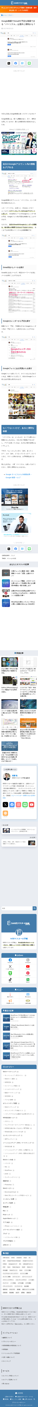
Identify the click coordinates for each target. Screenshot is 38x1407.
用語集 (6, 1399)
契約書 (18, 1289)
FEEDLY (28, 982)
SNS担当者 (9, 1146)
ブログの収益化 (9, 1241)
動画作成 (5, 1289)
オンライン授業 (24, 1273)
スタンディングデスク (21, 1279)
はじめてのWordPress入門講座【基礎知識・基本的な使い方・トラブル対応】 (20, 9)
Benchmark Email (11, 1192)
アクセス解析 (10, 1099)
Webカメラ (30, 1267)
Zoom (20, 1270)
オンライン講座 (6, 1276)
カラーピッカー (16, 1276)
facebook (10, 962)
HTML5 (5, 1264)
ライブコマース (18, 1286)
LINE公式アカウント (28, 1264)
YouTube (32, 808)
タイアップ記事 (9, 1203)
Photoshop (9, 1184)
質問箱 (22, 1292)
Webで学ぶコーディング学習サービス (18, 1195)
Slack (8, 1267)
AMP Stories (6, 1257)
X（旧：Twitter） (10, 969)
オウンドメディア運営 (11, 1103)
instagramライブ (13, 1264)
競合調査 (11, 1292)
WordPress (9, 1170)
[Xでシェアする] (9, 63)
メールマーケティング (13, 1089)
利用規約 (5, 1349)
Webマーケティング (11, 1071)
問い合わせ (28, 996)
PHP (4, 1267)
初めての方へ (10, 996)
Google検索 (12, 558)
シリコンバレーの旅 (12, 1237)
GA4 (4, 1260)
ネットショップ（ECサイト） (15, 1075)
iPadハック (7, 1214)
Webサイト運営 (11, 1079)
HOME (20, 1393)
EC (29, 1257)
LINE (25, 808)
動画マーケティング (12, 1092)
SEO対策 (9, 1096)
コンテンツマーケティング (12, 1135)
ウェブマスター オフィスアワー (10, 1273)
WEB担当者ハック (10, 1117)
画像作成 (7, 1181)
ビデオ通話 (28, 1283)
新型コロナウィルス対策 (28, 1289)
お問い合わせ (28, 1399)
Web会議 (5, 1270)
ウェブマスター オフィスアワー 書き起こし (19, 1125)
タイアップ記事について (10, 1379)
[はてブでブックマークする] (22, 63)
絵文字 (17, 1292)
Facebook (12, 808)
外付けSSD (12, 1289)
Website (5, 816)
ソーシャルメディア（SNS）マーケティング (18, 1143)
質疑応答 (29, 1292)
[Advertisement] (19, 92)
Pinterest (27, 975)
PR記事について (10, 1003)
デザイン (8, 1121)
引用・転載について (9, 1357)
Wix (7, 1167)
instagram (28, 962)
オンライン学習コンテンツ (11, 1375)
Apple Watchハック (10, 1218)
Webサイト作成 (9, 1159)
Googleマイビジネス (28, 1260)
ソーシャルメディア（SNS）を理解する (18, 1150)
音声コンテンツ (11, 1139)
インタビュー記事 (9, 1199)
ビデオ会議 (20, 1283)
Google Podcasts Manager (14, 1260)
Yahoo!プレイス (13, 1270)
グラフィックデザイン (8, 1279)
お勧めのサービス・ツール (25, 1396)
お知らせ (7, 1245)
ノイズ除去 (13, 1283)
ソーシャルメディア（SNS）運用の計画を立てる (19, 1155)
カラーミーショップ (27, 1276)
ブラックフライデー (8, 1286)
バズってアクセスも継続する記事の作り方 (19, 1114)
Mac (5, 1210)
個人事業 (26, 1286)
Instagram (18, 808)
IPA (20, 1264)
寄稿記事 (6, 1207)
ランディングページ (12, 1177)
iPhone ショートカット (13, 1226)
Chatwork (19, 1257)
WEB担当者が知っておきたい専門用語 (18, 1128)
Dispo (25, 1257)
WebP (23, 1267)
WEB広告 (9, 1082)
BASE (12, 1257)
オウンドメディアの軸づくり (15, 1110)
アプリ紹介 (7, 1222)
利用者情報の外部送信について (12, 1345)
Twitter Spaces (16, 1267)
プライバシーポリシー (9, 1341)
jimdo (7, 1174)
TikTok (10, 982)
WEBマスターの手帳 (19, 938)
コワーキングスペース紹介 (12, 1229)
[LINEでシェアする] (29, 63)
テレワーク (5, 1283)
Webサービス (8, 1188)
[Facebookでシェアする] (15, 63)
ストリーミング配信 (12, 1086)
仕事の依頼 (28, 1003)
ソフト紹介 (31, 1279)
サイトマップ (7, 1361)
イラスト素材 (27, 1270)
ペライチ (8, 1163)
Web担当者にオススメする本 (15, 1131)
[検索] (35, 908)
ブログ (13, 555)
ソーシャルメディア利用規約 (11, 1353)
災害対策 (5, 1292)
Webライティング (11, 1107)
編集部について (7, 1337)
